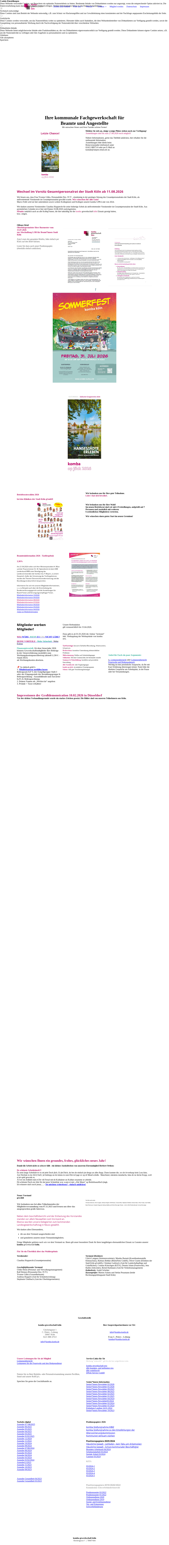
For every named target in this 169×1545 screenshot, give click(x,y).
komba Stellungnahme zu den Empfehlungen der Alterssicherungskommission (110, 1431)
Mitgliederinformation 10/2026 (28, 595)
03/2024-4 (90, 1473)
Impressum (144, 6)
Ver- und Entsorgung (95, 1504)
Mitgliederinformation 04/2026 (28, 609)
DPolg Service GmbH (95, 1373)
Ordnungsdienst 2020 (95, 1497)
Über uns (77, 6)
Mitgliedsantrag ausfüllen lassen (33, 669)
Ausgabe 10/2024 (24, 1443)
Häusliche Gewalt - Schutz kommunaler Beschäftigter (112, 1446)
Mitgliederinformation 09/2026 (28, 597)
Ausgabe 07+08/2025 (26, 1424)
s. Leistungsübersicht (117, 660)
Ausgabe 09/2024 (24, 1446)
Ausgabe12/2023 (24, 1462)
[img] (33, 6)
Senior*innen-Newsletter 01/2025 (100, 1396)
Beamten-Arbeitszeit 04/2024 (98, 1449)
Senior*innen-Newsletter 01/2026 (100, 1387)
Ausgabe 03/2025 (24, 1434)
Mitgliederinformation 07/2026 (28, 602)
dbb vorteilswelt (93, 1370)
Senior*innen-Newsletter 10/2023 (100, 1410)
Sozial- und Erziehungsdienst (98, 1502)
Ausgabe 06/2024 (24, 1450)
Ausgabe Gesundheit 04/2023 (29, 1479)
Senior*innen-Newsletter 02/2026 (100, 1384)
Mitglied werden (116, 6)
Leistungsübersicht (24, 1361)
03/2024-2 (90, 1468)
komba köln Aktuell (61, 6)
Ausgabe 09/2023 (24, 1469)
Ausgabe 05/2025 (24, 1429)
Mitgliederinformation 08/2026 (28, 600)
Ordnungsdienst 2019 (95, 1499)
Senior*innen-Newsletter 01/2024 (100, 1406)
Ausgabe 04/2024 (24, 1455)
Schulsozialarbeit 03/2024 (97, 1452)
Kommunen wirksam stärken (100, 1435)
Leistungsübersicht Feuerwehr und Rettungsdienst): (127, 661)
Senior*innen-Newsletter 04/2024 (100, 1398)
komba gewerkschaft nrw (96, 1366)
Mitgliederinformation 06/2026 (28, 604)
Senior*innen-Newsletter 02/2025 (100, 1394)
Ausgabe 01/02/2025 (25, 1436)
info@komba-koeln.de (50, 1342)
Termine (100, 6)
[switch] (1, 16)
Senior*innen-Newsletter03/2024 (100, 1401)
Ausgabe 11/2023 (24, 1465)
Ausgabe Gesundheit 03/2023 (29, 1481)
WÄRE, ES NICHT (35, 637)
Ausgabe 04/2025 (24, 1431)
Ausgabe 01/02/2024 (25, 1460)
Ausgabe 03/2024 (24, 1458)
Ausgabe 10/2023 (24, 1467)
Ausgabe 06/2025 (24, 1427)
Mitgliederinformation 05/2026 (28, 607)
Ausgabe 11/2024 (24, 1441)
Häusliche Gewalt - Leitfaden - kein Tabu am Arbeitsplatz (114, 1444)
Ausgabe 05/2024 (24, 1453)
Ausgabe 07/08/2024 (25, 1448)
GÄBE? (56, 637)
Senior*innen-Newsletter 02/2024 (100, 1403)
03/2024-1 (90, 1466)
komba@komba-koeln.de (119, 1339)
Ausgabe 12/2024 (24, 1438)
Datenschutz (131, 6)
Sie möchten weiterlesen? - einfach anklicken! (65, 1184)
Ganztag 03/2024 (93, 1456)
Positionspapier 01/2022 (96, 1495)
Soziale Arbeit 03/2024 (95, 1454)
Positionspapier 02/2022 (96, 1492)
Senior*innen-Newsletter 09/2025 (100, 1389)
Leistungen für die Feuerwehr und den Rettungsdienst (39, 1363)
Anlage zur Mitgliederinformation (27, 612)
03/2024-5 (90, 1475)
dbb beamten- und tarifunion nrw (100, 1368)
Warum (89, 6)
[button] (84, 35)
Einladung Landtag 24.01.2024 (99, 1408)
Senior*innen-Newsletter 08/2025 (100, 1391)
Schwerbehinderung (94, 1507)
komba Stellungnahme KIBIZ (100, 1427)
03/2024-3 (90, 1471)
